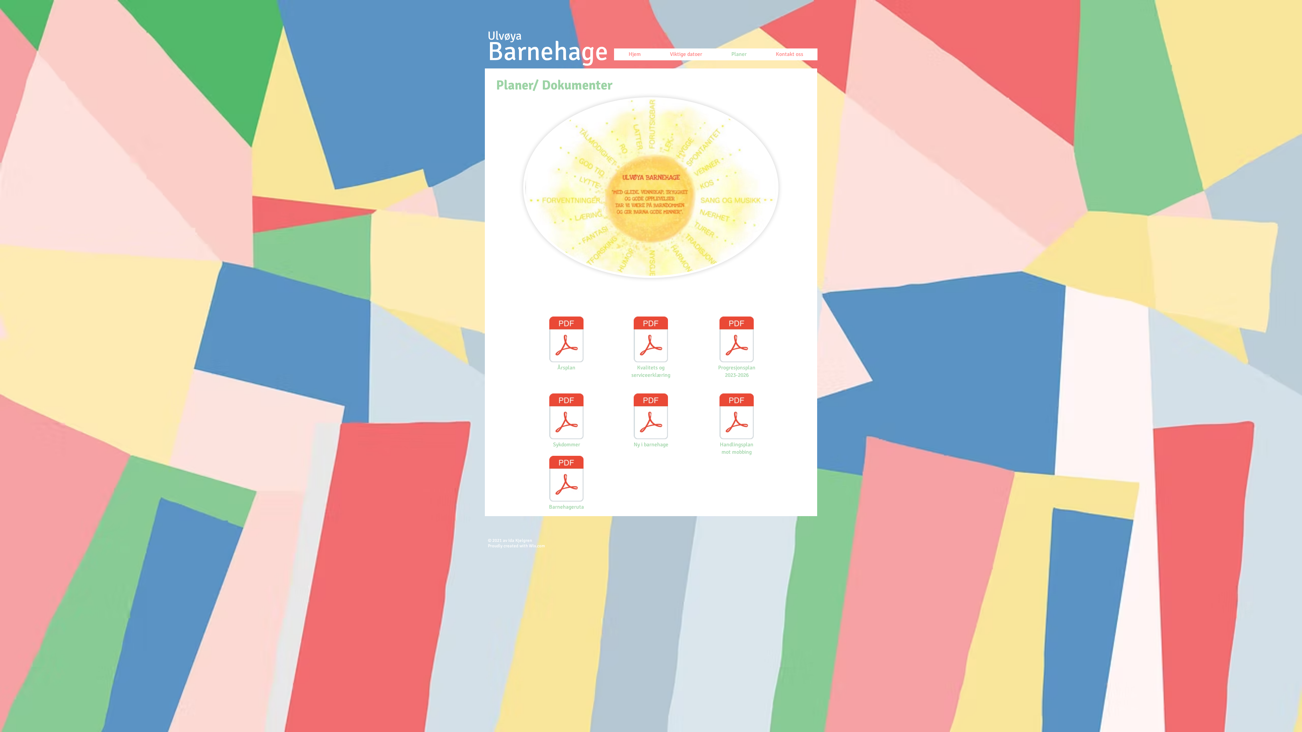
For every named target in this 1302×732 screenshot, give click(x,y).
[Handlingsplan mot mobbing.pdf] (736, 417)
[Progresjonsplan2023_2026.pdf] (736, 340)
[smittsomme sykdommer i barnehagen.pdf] (566, 417)
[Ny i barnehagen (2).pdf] (651, 417)
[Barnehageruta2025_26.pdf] (566, 479)
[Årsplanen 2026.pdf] (566, 340)
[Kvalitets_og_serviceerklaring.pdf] (651, 340)
